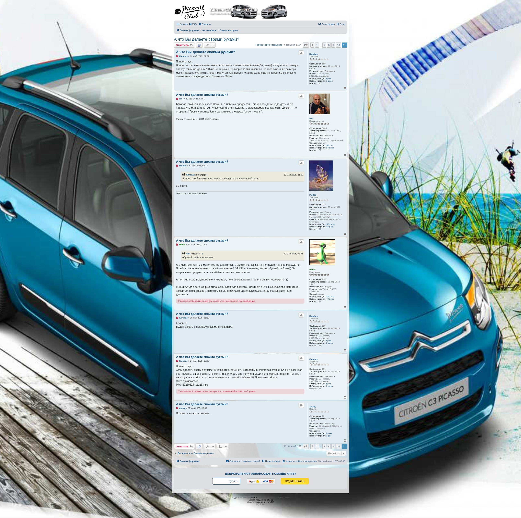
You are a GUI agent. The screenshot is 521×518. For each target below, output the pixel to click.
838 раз (330, 148)
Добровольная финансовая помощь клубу (260, 473)
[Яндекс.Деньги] (254, 481)
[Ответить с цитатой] (301, 52)
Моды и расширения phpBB (260, 502)
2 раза (329, 81)
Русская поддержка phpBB (261, 500)
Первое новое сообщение (268, 45)
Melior (312, 269)
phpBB (254, 497)
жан (311, 118)
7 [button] (324, 45)
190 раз (329, 145)
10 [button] (338, 45)
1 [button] (317, 45)
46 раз (329, 227)
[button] (306, 45)
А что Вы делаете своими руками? (206, 39)
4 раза (329, 433)
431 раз (330, 299)
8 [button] (328, 45)
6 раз (328, 78)
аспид (312, 406)
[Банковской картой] (268, 481)
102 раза (330, 296)
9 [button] (333, 45)
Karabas (313, 54)
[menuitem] (193, 24)
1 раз (329, 436)
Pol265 (312, 195)
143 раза (330, 224)
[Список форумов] (192, 10)
